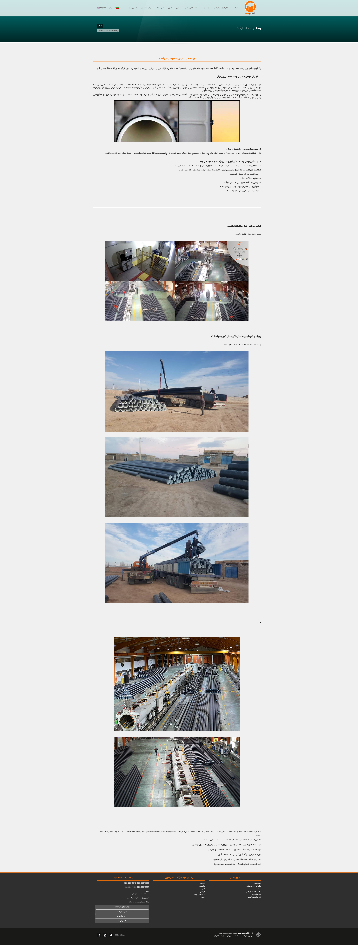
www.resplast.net (122, 907)
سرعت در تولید (199, 894)
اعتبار (203, 897)
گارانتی (202, 891)
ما (118, 916)
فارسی (113, 8)
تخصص (202, 886)
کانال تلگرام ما (122, 911)
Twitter (111, 935)
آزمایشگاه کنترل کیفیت (252, 891)
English (103, 8)
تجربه (202, 889)
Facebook (99, 935)
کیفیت (202, 883)
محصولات (205, 8)
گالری (170, 8)
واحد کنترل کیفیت (190, 8)
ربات (125, 916)
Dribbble (105, 935)
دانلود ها (160, 8)
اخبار (177, 8)
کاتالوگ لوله (256, 894)
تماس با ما (132, 8)
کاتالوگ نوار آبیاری (254, 897)
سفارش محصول (147, 8)
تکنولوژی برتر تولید (220, 8)
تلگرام (121, 916)
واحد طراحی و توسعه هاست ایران (226, 936)
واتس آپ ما (122, 920)
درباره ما (235, 8)
